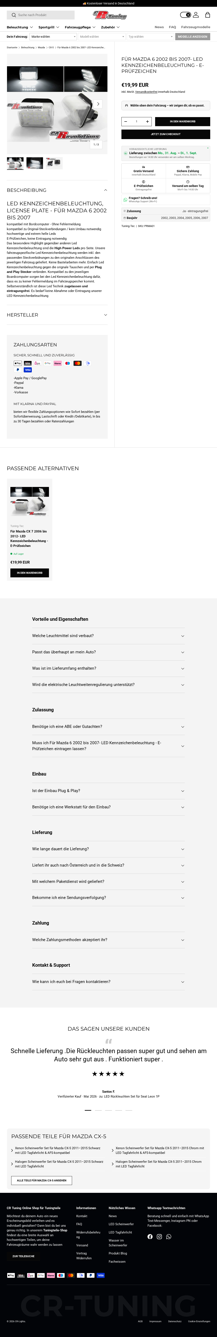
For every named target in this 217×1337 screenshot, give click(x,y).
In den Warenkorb (182, 121)
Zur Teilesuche (23, 1256)
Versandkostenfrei (146, 91)
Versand (82, 1245)
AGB (140, 1321)
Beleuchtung (27, 47)
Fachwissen (117, 1262)
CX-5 (51, 47)
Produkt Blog (118, 1253)
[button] (207, 14)
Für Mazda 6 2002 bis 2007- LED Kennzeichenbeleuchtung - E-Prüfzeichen (81, 47)
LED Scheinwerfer (121, 1224)
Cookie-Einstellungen (199, 1321)
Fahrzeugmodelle (195, 27)
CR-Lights (20, 1321)
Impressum (155, 1321)
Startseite (12, 47)
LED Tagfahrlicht (120, 1232)
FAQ (172, 27)
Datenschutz (174, 1321)
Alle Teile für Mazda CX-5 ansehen (41, 1180)
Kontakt (81, 1216)
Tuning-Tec (128, 226)
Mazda (41, 47)
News (159, 27)
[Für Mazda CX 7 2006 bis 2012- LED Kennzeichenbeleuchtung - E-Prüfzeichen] (29, 501)
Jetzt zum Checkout (166, 134)
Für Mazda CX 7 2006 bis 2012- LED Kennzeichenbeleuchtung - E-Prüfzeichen (29, 539)
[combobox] (41, 15)
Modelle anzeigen (192, 36)
